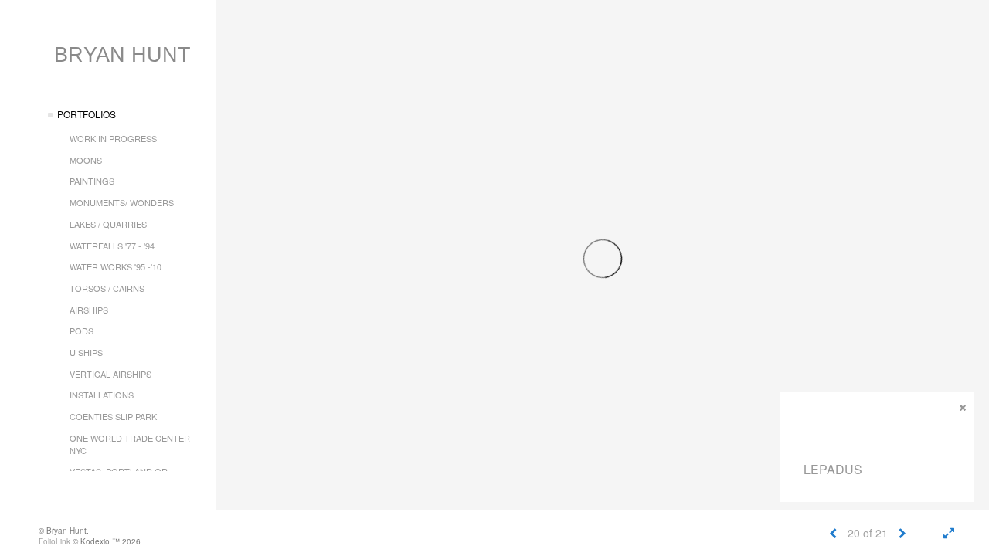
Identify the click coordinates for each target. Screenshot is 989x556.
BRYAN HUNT (122, 54)
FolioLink (54, 541)
